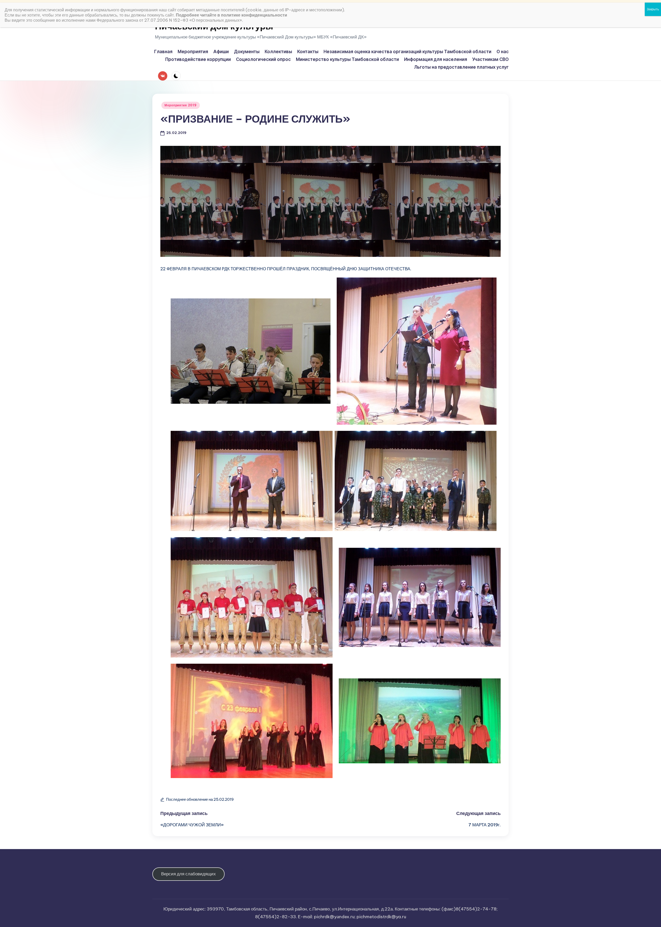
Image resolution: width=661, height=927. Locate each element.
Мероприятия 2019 (180, 105)
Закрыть (653, 9)
